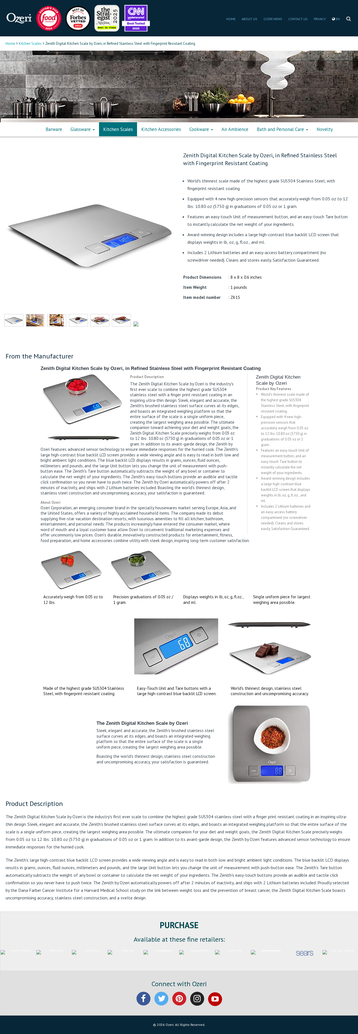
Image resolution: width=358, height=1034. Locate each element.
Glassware (81, 129)
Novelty (325, 129)
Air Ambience (235, 129)
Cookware (199, 129)
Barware (54, 129)
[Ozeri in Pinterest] (179, 1003)
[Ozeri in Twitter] (161, 1003)
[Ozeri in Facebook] (143, 1003)
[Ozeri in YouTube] (215, 1003)
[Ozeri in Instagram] (197, 1003)
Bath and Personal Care (281, 129)
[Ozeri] (20, 17)
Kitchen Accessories (161, 129)
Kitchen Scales (30, 43)
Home (10, 43)
